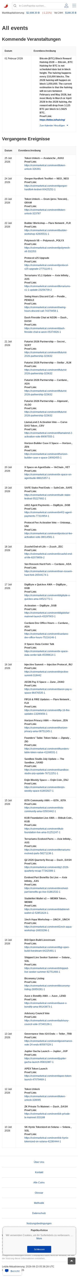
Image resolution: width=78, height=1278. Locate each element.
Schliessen (39, 1249)
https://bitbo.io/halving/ (52, 119)
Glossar (39, 1192)
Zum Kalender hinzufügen (52, 125)
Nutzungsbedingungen (39, 1223)
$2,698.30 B (33, 12)
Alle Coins (39, 1182)
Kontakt (39, 1172)
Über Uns (39, 1162)
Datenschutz (39, 1213)
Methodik (39, 1203)
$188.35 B (70, 12)
